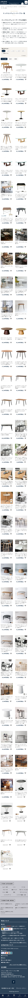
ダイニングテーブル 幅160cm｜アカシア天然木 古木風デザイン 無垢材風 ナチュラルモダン (21, 483)
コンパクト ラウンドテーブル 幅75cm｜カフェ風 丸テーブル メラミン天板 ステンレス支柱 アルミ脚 (7, 507)
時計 (14, 892)
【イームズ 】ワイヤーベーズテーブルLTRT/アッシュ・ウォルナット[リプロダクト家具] (7, 220)
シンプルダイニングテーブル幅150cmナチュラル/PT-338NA (6, 387)
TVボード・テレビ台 (23, 889)
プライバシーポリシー (21, 988)
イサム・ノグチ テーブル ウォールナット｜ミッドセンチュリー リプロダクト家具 (21, 100)
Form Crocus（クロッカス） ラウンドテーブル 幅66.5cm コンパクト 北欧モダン (6, 626)
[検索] (0, 4)
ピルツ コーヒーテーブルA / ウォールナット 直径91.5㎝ (6, 338)
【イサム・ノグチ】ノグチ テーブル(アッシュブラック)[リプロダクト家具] (21, 172)
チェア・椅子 (5, 887)
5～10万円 (18, 51)
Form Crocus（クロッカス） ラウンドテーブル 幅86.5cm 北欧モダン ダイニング (21, 602)
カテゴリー (8, 996)
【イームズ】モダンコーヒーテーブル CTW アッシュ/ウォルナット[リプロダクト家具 (6, 76)
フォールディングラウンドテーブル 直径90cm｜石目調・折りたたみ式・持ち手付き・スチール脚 (6, 746)
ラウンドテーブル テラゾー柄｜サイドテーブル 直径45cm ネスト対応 (21, 698)
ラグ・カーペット (23, 892)
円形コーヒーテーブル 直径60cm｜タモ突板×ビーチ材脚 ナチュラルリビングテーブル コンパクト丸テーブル (7, 148)
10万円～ (23, 51)
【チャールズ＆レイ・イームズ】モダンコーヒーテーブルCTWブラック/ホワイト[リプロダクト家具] (21, 220)
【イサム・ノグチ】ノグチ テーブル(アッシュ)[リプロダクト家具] (21, 148)
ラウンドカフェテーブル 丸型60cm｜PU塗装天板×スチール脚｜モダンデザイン (7, 291)
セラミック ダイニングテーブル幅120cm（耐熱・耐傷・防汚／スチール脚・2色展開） (21, 435)
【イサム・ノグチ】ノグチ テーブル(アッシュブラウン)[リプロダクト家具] (7, 172)
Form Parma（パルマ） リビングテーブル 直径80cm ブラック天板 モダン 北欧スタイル (6, 579)
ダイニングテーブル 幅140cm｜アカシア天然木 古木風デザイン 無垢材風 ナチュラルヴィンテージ (7, 483)
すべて (3, 51)
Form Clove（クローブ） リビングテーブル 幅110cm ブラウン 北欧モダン (21, 626)
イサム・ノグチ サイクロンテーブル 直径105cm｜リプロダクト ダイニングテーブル (7, 817)
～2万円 (7, 51)
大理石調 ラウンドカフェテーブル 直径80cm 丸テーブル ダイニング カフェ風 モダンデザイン (21, 674)
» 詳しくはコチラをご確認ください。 (18, 942)
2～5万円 (12, 51)
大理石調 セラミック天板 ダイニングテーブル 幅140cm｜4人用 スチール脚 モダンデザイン (21, 507)
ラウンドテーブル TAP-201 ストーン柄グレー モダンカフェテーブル (21, 530)
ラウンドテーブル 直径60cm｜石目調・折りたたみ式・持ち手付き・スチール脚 (21, 722)
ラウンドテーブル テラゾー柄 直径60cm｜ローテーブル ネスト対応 (7, 722)
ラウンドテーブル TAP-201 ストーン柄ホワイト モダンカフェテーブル (7, 554)
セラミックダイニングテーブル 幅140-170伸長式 (6, 434)
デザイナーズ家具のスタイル (6, 903)
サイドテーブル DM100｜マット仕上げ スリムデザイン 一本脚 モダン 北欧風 (7, 698)
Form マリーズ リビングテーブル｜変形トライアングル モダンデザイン (21, 746)
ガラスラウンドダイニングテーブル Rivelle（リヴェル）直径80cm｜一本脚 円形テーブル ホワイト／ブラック (6, 770)
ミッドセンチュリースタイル (11, 6)
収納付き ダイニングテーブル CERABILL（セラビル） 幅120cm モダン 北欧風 (7, 674)
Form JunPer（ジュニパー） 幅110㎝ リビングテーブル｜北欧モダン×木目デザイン (6, 602)
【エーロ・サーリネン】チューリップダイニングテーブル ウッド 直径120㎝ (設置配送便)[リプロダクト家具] (6, 100)
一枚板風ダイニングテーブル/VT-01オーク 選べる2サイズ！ (6, 196)
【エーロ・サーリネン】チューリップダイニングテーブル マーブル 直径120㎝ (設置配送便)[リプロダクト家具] (21, 76)
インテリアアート (7, 894)
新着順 (15, 59)
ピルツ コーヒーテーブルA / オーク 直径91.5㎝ (20, 338)
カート (14, 996)
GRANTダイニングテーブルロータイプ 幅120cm (21, 266)
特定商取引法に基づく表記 (7, 988)
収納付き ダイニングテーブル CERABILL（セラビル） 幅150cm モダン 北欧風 (21, 650)
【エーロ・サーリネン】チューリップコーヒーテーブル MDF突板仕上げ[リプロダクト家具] (21, 124)
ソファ (14, 887)
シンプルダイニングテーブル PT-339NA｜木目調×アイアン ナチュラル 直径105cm (7, 363)
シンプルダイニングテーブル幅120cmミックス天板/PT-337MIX (6, 411)
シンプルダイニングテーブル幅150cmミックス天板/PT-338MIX (21, 387)
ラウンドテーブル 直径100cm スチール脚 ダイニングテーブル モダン (7, 865)
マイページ (25, 996)
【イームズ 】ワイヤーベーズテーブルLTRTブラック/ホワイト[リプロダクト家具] (21, 196)
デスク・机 (5, 889)
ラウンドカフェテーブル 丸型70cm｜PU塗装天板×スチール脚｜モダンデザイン (21, 291)
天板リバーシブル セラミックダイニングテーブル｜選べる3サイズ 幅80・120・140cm (21, 554)
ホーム (2, 6)
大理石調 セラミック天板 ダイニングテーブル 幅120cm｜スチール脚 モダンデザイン (7, 530)
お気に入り (20, 996)
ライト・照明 (5, 892)
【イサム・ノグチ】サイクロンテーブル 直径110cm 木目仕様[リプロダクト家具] (21, 817)
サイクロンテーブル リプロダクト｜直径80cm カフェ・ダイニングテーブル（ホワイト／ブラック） (21, 794)
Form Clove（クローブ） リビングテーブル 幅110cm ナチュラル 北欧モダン (7, 650)
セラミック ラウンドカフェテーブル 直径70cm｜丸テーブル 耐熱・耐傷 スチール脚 (7, 315)
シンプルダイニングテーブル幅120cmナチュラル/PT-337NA (21, 411)
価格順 (10, 59)
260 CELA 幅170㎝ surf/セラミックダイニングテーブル (20, 840)
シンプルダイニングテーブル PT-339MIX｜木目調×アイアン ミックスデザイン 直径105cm (21, 363)
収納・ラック (14, 889)
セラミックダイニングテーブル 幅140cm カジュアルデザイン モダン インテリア (6, 459)
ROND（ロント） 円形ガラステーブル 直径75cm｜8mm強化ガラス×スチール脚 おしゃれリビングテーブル (21, 459)
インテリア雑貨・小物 (21, 894)
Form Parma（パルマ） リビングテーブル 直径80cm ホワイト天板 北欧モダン (21, 578)
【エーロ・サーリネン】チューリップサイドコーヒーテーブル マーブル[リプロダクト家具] (6, 124)
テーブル (23, 887)
